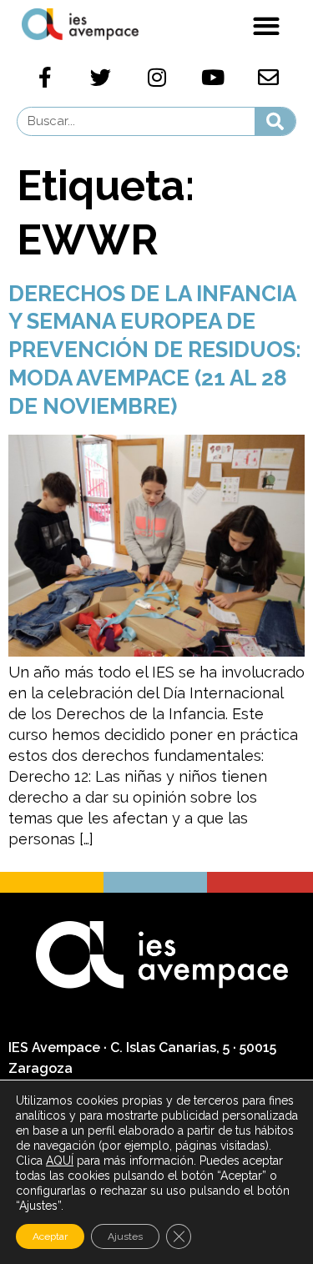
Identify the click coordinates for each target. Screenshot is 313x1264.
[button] (266, 25)
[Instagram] (157, 77)
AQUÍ (59, 1160)
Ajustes (125, 1236)
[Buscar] (275, 121)
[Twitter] (101, 77)
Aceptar (50, 1236)
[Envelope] (269, 77)
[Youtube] (213, 77)
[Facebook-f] (45, 77)
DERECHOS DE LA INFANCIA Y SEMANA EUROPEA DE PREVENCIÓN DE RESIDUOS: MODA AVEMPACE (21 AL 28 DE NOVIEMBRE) (154, 350)
